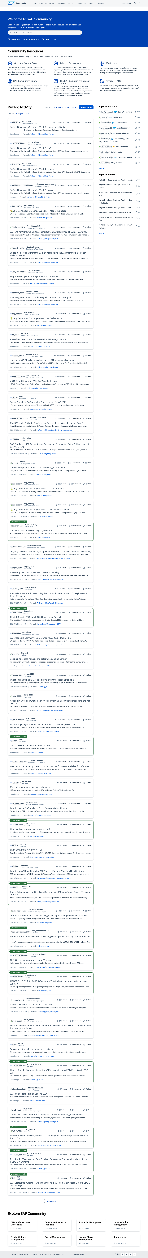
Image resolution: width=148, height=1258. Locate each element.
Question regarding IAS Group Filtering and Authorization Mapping (42, 680)
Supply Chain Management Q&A (40, 666)
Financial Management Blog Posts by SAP (43, 1035)
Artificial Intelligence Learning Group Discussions (54, 430)
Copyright (33, 1254)
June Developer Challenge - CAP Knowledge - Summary (37, 467)
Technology (120, 1237)
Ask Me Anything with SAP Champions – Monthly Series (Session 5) (42, 724)
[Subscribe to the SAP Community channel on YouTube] (130, 1254)
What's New (111, 63)
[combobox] (53, 32)
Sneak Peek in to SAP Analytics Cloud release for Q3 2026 (38, 402)
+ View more (51, 1201)
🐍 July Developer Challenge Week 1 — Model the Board (38, 211)
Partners (71, 3)
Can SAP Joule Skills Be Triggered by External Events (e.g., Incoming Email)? (47, 423)
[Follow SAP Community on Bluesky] (126, 1254)
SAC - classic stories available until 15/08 (30, 745)
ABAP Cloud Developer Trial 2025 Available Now (33, 381)
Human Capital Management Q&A (48, 624)
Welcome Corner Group (26, 63)
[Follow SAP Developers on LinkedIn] (134, 1254)
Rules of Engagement (71, 63)
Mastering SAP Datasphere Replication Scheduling (34, 572)
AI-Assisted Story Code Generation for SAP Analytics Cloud (38, 339)
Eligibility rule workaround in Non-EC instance (32, 960)
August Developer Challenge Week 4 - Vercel (32, 190)
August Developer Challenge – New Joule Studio (34, 276)
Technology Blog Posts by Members (50, 579)
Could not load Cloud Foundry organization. (31, 530)
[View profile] (15, 122)
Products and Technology (38, 3)
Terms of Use (23, 1254)
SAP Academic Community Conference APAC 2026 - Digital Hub (40, 638)
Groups (51, 3)
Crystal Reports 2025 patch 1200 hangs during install (35, 617)
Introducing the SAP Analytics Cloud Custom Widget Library (38, 808)
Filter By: (11, 114)
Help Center (88, 3)
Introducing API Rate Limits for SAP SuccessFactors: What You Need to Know (47, 871)
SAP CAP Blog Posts (44, 218)
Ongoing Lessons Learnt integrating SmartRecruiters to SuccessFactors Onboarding (50, 551)
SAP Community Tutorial (25, 81)
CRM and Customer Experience (20, 1223)
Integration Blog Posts (44, 922)
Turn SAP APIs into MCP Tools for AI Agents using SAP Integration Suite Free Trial (49, 915)
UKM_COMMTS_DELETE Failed (26, 850)
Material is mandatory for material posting (30, 787)
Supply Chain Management (86, 1238)
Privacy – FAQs (113, 81)
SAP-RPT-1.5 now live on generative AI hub (115, 212)
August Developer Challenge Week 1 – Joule (32, 169)
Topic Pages (99, 3)
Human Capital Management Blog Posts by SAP (53, 558)
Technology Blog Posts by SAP (47, 239)
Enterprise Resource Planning (55, 1223)
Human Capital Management (121, 1223)
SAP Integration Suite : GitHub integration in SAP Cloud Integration (41, 297)
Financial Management (90, 1222)
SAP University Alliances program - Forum (51, 645)
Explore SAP (127, 3)
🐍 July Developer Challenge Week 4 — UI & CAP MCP (37, 488)
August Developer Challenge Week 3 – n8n (31, 148)
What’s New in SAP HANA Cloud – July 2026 (31, 1004)
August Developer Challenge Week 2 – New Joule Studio (38, 127)
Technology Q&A (43, 537)
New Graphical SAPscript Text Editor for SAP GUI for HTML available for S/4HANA (49, 766)
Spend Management (55, 1237)
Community (21, 3)
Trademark (56, 1254)
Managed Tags (21, 114)
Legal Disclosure (45, 1254)
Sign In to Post (86, 107)
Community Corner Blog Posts (47, 731)
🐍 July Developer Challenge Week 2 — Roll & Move (36, 318)
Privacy (14, 1254)
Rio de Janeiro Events (37, 1101)
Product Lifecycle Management (20, 1238)
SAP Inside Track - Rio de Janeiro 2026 (28, 1094)
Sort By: (48, 107)
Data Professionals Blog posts (40, 346)
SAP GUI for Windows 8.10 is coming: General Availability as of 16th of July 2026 (48, 232)
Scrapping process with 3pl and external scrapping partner (38, 659)
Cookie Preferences (77, 1254)
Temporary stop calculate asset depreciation (31, 1049)
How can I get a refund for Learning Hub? (30, 829)
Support (65, 1254)
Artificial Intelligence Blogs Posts (41, 134)
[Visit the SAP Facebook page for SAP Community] (123, 1254)
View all (102, 168)
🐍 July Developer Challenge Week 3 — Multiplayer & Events (40, 509)
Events (79, 3)
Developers (61, 3)
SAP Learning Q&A (36, 836)
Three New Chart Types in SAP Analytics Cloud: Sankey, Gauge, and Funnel (46, 1114)
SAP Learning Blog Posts (46, 454)
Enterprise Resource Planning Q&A (49, 710)
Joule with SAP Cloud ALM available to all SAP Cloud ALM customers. (43, 360)
